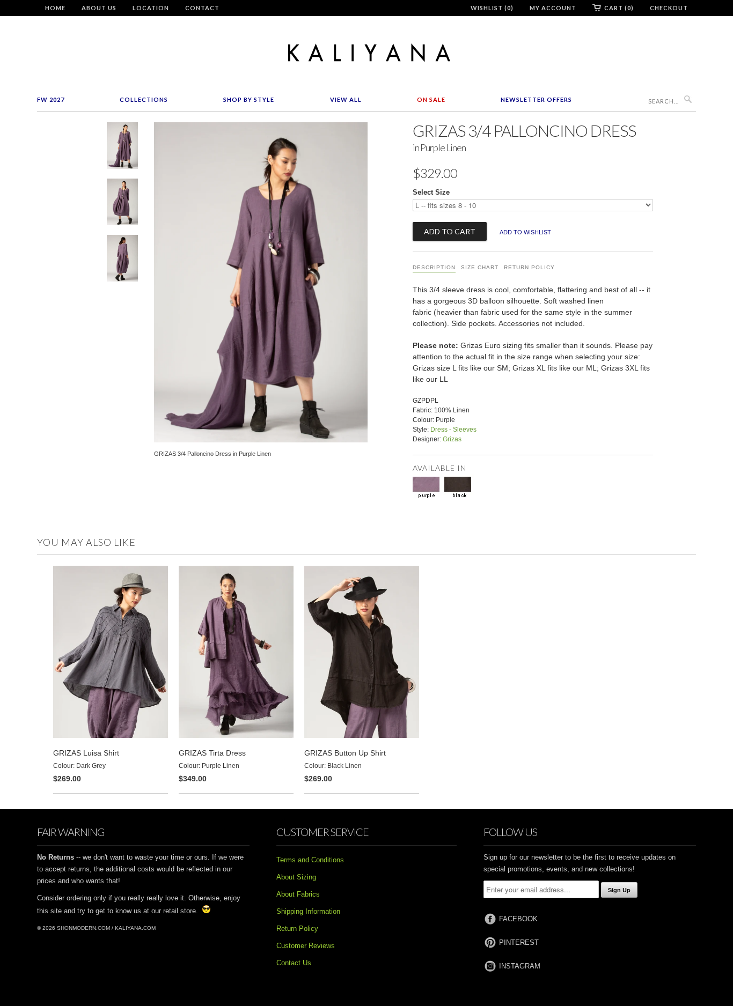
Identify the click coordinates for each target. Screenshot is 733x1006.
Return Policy (529, 267)
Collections (144, 99)
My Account (553, 7)
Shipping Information (308, 911)
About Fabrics (298, 894)
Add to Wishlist (525, 232)
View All (346, 99)
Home (55, 7)
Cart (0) (619, 7)
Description (434, 267)
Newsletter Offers (536, 99)
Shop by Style (248, 99)
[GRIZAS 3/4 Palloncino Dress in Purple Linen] (122, 147)
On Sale (431, 99)
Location (151, 7)
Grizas (452, 439)
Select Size (431, 192)
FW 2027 (50, 99)
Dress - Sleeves (453, 429)
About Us (99, 7)
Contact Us (293, 963)
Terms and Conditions (310, 860)
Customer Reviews (305, 946)
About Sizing (296, 877)
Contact (202, 7)
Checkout (669, 7)
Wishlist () (492, 7)
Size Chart (480, 267)
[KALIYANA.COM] (366, 52)
